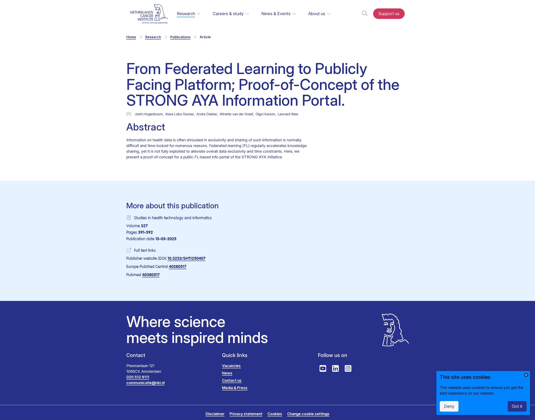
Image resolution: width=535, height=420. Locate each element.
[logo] (149, 14)
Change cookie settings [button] (308, 414)
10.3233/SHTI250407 (187, 259)
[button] (364, 14)
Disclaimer (215, 414)
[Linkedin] (335, 368)
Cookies (274, 414)
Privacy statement (246, 414)
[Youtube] (323, 368)
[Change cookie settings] (526, 375)
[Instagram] (348, 368)
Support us (388, 13)
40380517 (177, 267)
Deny (449, 406)
